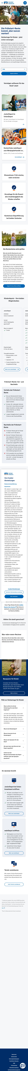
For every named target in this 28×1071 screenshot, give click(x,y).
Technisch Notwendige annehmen (14, 592)
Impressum (14, 1054)
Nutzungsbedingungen (14, 1059)
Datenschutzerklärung (10, 484)
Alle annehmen (14, 596)
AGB (14, 1063)
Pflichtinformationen (14, 1067)
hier (3, 908)
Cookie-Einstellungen (14, 589)
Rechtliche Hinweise (14, 1061)
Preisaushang (14, 1065)
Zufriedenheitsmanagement (14, 1070)
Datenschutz (14, 1056)
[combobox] (14, 69)
